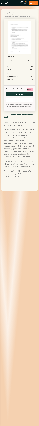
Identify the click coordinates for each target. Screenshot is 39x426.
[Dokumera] (6, 2)
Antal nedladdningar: (12, 76)
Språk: (8, 73)
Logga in (33, 3)
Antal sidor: (10, 79)
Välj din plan (19, 100)
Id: (7, 66)
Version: (9, 69)
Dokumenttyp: (11, 83)
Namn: (8, 61)
